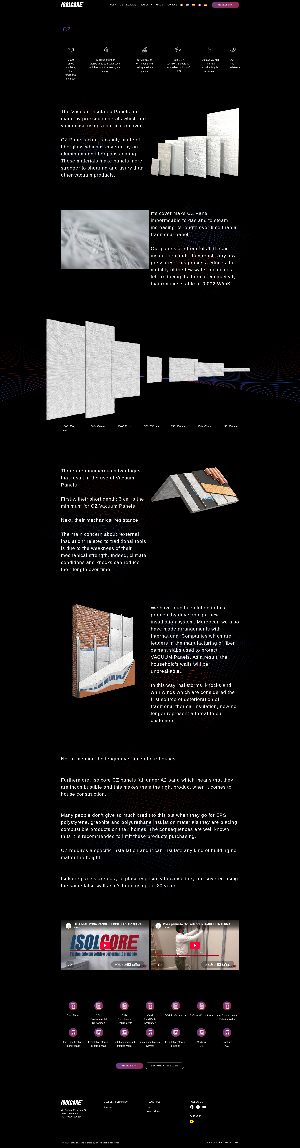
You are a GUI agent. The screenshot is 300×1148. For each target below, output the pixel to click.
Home (113, 4)
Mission (160, 4)
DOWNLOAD (73, 1005)
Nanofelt (131, 4)
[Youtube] (204, 1107)
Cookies (108, 1107)
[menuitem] (182, 4)
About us (144, 4)
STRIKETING (231, 1142)
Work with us (153, 1111)
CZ (121, 4)
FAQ (149, 1107)
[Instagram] (198, 1107)
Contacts (172, 4)
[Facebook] (192, 1107)
